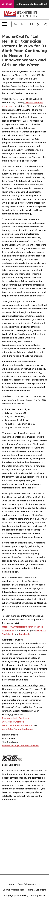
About (12, 884)
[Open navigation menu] (4, 24)
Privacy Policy (38, 895)
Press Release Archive (29, 884)
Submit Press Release (13, 889)
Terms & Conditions (36, 889)
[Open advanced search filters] (38, 24)
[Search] (31, 24)
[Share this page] (45, 24)
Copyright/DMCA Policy (16, 895)
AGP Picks (7, 4)
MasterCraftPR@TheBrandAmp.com (20, 745)
